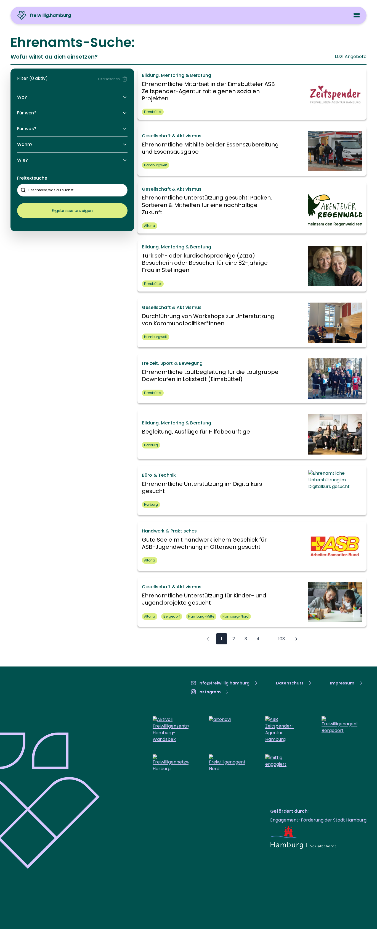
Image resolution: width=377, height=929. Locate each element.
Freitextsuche (32, 178)
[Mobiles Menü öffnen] (357, 15)
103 (281, 639)
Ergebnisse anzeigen (72, 210)
